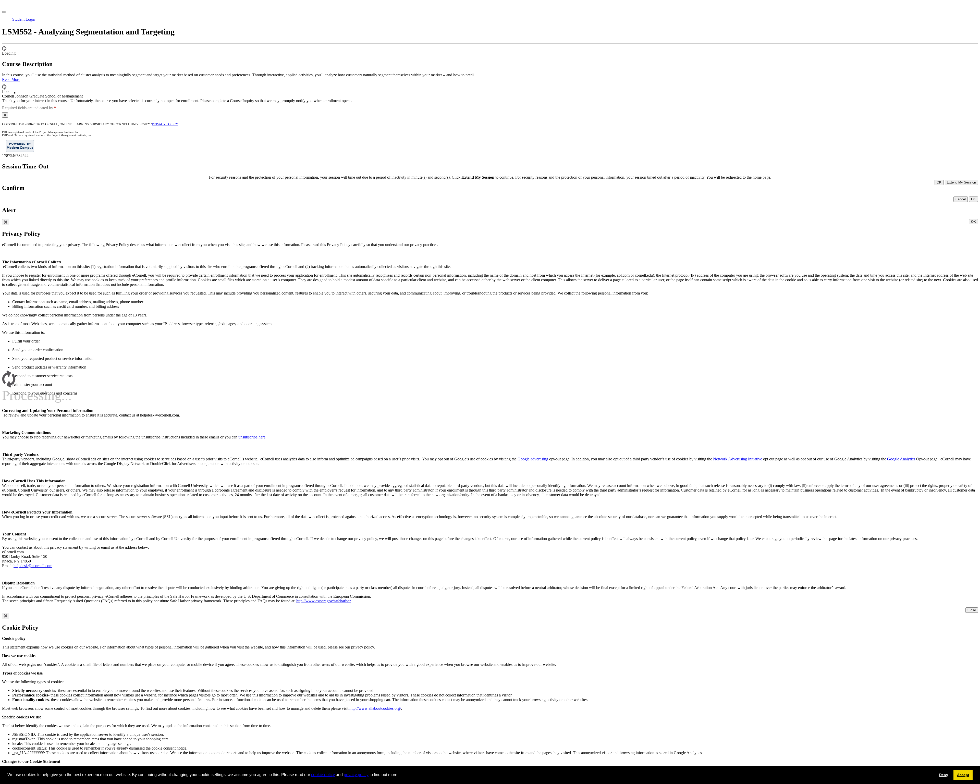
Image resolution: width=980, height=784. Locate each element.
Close (971, 610)
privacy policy (356, 775)
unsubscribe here (251, 437)
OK (939, 182)
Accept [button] (963, 775)
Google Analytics (901, 459)
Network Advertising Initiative (737, 459)
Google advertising (533, 459)
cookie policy (323, 775)
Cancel (960, 199)
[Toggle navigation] (4, 12)
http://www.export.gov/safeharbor (323, 601)
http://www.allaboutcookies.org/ (375, 708)
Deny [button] (943, 775)
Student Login (23, 19)
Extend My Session (961, 182)
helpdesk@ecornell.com (33, 566)
